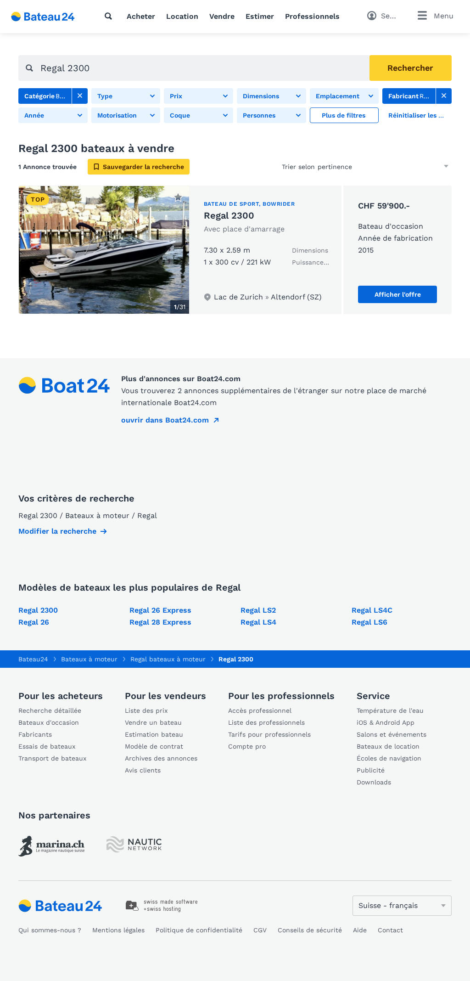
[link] (80, 96)
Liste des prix (146, 710)
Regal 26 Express (160, 610)
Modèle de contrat (154, 746)
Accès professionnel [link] (259, 710)
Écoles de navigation (389, 758)
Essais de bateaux (46, 746)
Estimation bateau (154, 734)
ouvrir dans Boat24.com (165, 420)
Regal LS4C (372, 610)
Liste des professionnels (266, 722)
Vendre (222, 16)
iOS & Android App (385, 722)
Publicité (371, 770)
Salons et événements (391, 734)
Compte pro (247, 746)
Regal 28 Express (160, 622)
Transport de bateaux (52, 758)
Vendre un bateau (153, 722)
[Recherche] (110, 16)
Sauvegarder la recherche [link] (143, 166)
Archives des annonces (161, 758)
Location (182, 16)
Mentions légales (118, 930)
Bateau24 (33, 659)
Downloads (374, 782)
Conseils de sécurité (310, 930)
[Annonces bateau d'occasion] (43, 16)
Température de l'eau (390, 710)
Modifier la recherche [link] (57, 531)
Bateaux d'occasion (48, 722)
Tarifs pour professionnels (269, 734)
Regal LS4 (258, 622)
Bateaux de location (388, 746)
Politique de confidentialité (199, 930)
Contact (390, 930)
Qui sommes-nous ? (49, 930)
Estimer (260, 16)
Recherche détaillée (49, 710)
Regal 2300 (229, 215)
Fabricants (35, 734)
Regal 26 (33, 622)
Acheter (141, 16)
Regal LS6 (369, 622)
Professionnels (312, 16)
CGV (260, 930)
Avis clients (143, 770)
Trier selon (298, 166)
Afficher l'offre (398, 294)
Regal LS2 (258, 610)
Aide (360, 930)
